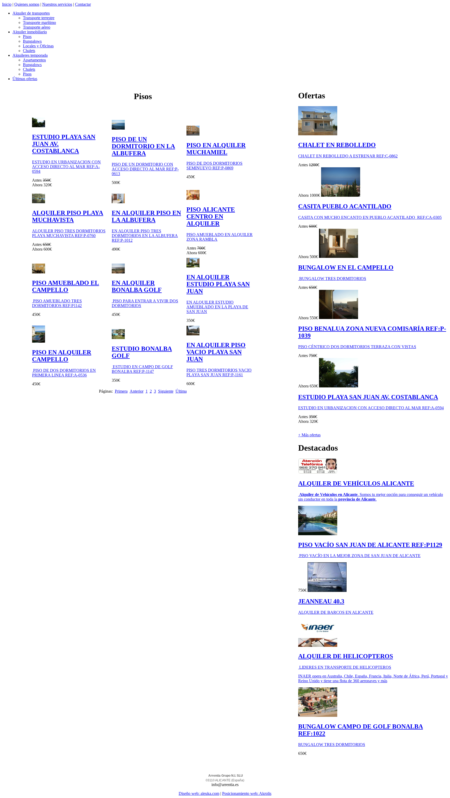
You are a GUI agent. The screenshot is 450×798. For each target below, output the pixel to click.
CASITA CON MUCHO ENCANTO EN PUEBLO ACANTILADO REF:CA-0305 (370, 217)
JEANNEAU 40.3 (321, 601)
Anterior (136, 391)
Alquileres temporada (30, 55)
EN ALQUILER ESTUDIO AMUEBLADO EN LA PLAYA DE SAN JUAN (217, 307)
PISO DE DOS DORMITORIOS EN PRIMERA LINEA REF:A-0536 (64, 372)
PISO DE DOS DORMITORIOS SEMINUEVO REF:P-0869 (214, 165)
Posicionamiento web (239, 793)
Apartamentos (34, 60)
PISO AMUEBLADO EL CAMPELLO (65, 286)
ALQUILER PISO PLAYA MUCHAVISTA (67, 216)
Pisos (27, 36)
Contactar (83, 4)
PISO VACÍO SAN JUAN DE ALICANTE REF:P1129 (370, 544)
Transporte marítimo (39, 22)
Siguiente (165, 391)
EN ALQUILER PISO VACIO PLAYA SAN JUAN (216, 352)
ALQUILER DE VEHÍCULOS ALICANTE (356, 483)
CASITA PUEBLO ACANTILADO (344, 206)
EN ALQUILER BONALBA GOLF (137, 286)
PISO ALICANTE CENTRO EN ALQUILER (210, 216)
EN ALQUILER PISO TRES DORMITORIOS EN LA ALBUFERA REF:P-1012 (145, 235)
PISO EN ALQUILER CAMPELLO (61, 356)
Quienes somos (26, 4)
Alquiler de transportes (31, 13)
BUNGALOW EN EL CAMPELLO (345, 267)
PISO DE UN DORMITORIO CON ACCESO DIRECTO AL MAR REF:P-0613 (145, 169)
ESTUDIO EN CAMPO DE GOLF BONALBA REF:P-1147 (142, 369)
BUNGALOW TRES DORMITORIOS (332, 278)
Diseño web (188, 793)
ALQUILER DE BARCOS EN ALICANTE (335, 612)
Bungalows (32, 41)
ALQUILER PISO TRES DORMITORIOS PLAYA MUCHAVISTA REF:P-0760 (68, 233)
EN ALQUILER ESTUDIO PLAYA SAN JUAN (218, 284)
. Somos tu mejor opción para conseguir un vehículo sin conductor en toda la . (370, 496)
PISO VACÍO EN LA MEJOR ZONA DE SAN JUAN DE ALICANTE (359, 555)
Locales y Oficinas (38, 46)
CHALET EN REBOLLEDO (337, 145)
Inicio (6, 4)
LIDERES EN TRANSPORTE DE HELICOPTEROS (344, 667)
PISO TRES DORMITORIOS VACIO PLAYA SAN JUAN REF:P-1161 (219, 372)
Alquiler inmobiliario (29, 32)
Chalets (29, 50)
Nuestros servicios (57, 4)
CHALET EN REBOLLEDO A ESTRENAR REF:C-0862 (348, 156)
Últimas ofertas (24, 78)
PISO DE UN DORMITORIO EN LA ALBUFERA (143, 146)
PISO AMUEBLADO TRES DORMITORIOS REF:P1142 (57, 303)
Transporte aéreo (36, 27)
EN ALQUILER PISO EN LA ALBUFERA (146, 216)
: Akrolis (264, 793)
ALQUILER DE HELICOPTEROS (345, 656)
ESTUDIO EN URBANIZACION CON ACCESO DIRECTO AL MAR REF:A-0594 (66, 167)
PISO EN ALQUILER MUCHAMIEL (216, 149)
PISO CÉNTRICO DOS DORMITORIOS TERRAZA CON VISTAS (357, 346)
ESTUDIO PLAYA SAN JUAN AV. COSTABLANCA (368, 397)
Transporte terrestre (38, 18)
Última (181, 391)
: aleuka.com (208, 793)
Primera (121, 391)
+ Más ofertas (309, 435)
